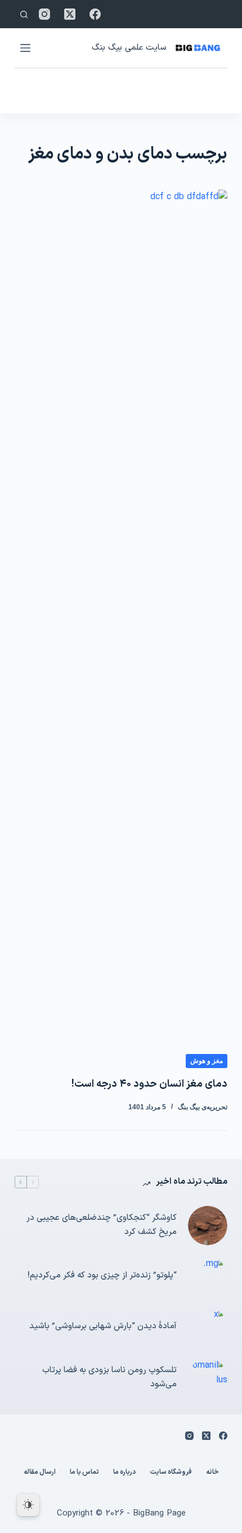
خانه (212, 1472)
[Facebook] (95, 14)
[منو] (25, 48)
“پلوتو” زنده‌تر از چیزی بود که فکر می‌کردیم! (102, 1275)
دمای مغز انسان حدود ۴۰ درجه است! (149, 1084)
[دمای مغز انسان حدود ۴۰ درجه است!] (121, 613)
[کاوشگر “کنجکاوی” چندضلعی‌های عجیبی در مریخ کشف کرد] (207, 1225)
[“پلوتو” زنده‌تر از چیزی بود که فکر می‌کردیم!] (207, 1276)
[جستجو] (24, 14)
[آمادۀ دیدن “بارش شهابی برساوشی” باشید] (207, 1327)
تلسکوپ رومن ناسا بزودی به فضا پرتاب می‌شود (109, 1377)
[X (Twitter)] (69, 14)
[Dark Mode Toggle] (28, 1505)
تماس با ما (84, 1472)
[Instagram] (44, 14)
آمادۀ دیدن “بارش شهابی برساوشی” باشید (103, 1326)
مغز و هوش (206, 1061)
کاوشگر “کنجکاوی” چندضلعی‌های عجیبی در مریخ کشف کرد (101, 1224)
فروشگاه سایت (171, 1472)
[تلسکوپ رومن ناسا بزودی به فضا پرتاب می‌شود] (207, 1378)
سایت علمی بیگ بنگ (129, 47)
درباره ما (124, 1472)
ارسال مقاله (40, 1472)
